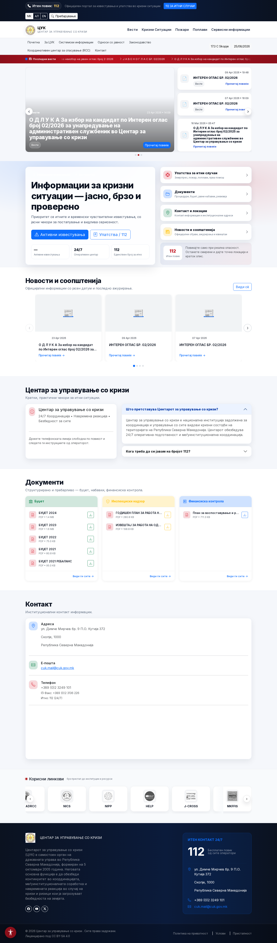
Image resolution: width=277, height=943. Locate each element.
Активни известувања (62, 234)
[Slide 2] (137, 366)
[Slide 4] (143, 366)
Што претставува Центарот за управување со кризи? (172, 409)
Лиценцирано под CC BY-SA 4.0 (47, 936)
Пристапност (242, 933)
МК (29, 16)
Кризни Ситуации (156, 30)
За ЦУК (49, 42)
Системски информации (76, 42)
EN (44, 16)
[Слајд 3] (141, 155)
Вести (132, 30)
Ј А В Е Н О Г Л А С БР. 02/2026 (109, 59)
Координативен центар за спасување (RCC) (59, 50)
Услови (220, 933)
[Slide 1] (134, 366)
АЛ (37, 16)
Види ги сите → (83, 576)
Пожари (182, 30)
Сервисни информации (230, 30)
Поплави (200, 30)
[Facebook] (28, 909)
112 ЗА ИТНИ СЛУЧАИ (180, 6)
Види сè (242, 287)
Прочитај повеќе (157, 145)
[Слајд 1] (135, 155)
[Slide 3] (140, 366)
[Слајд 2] (138, 155)
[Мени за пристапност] (10, 932)
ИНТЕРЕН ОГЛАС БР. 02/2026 (132, 345)
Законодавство (140, 42)
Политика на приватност (190, 933)
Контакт (100, 50)
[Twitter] (45, 909)
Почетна (34, 42)
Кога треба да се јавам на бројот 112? (158, 451)
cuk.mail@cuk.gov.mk (57, 668)
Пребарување (65, 16)
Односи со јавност (111, 42)
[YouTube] (36, 909)
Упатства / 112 (113, 234)
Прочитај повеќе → (52, 355)
